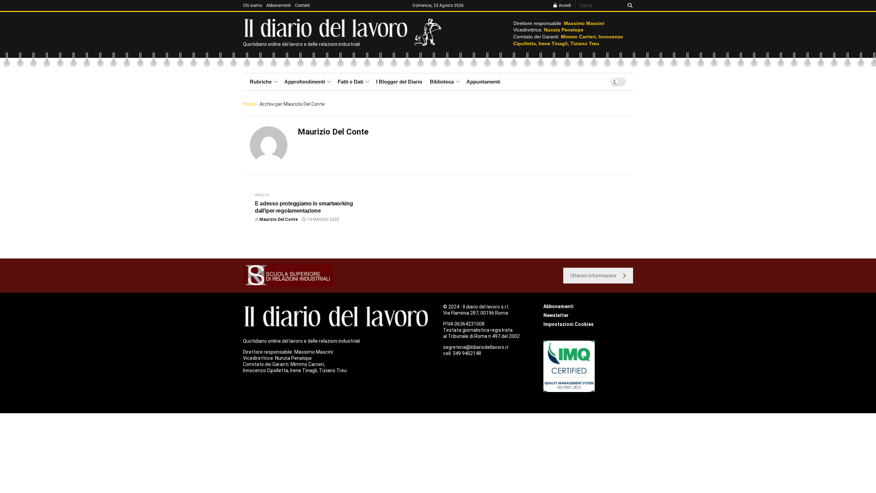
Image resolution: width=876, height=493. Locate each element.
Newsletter (556, 315)
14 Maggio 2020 (322, 219)
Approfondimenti (304, 82)
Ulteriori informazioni (593, 275)
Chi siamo (252, 5)
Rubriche (261, 82)
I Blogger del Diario (399, 82)
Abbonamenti (278, 5)
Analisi (262, 195)
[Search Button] (628, 5)
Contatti (302, 5)
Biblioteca (442, 82)
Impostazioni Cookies (568, 324)
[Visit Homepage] (327, 27)
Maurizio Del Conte (278, 219)
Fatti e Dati (350, 82)
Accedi (564, 5)
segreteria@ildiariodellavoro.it (475, 347)
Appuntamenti (483, 82)
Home (249, 104)
